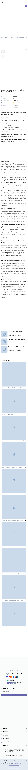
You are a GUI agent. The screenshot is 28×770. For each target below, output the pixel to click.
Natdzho (15, 96)
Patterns (16, 107)
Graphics (16, 105)
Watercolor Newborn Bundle (15, 331)
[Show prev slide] (7, 49)
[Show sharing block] (26, 90)
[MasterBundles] (14, 2)
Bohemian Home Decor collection (16, 339)
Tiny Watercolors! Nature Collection (16, 346)
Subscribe (14, 695)
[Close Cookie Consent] (26, 760)
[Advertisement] (14, 23)
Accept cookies (14, 767)
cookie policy (18, 763)
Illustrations (18, 335)
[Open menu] (2, 2)
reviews (18, 683)
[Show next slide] (26, 49)
